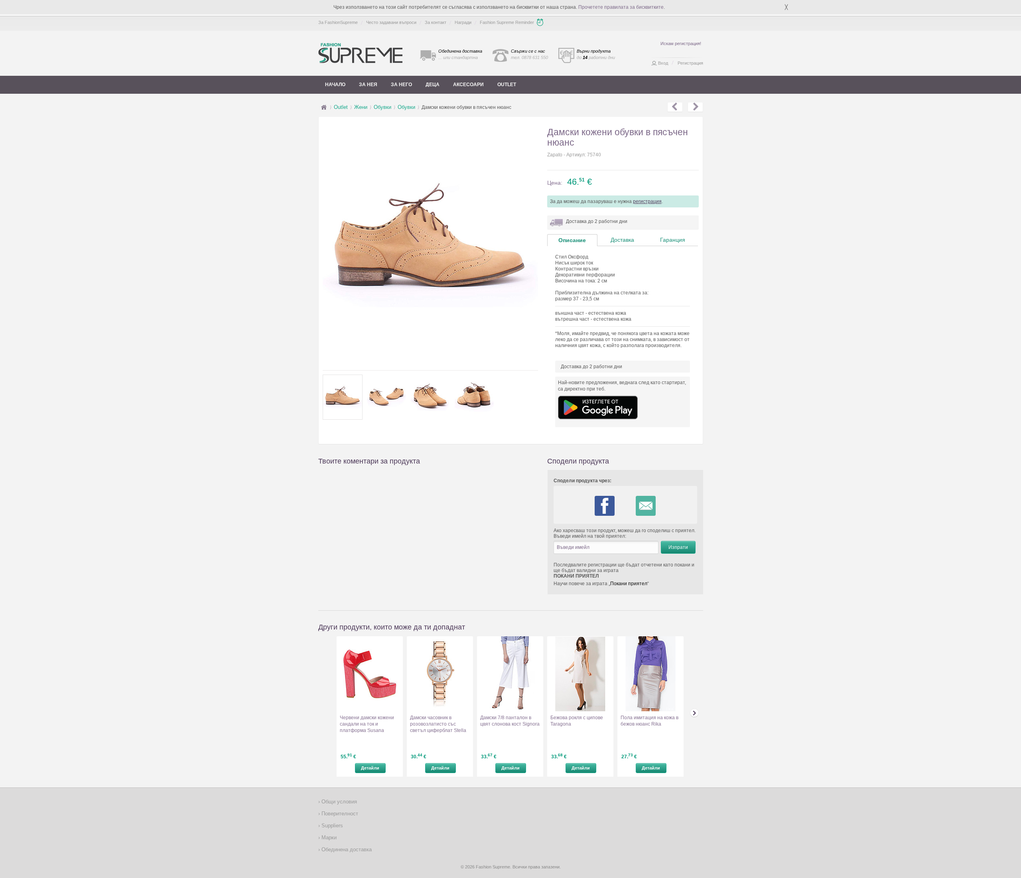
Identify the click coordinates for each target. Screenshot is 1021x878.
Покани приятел (628, 583)
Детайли (370, 768)
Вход (663, 63)
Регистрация (690, 63)
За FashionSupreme (338, 22)
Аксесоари (468, 84)
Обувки (382, 107)
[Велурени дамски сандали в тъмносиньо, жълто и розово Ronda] (695, 107)
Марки (328, 838)
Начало (335, 84)
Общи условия (338, 802)
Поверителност (339, 814)
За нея (368, 84)
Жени (360, 107)
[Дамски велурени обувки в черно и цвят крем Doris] (675, 107)
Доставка (622, 240)
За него (401, 84)
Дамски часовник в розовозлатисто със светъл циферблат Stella (438, 724)
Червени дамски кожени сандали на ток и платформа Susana (367, 724)
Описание (572, 240)
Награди (463, 22)
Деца (433, 84)
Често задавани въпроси (391, 22)
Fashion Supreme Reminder (507, 22)
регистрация (647, 201)
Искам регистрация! (680, 43)
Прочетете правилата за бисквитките (621, 7)
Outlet (506, 84)
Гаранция (672, 240)
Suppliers (331, 826)
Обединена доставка (346, 849)
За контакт (435, 22)
